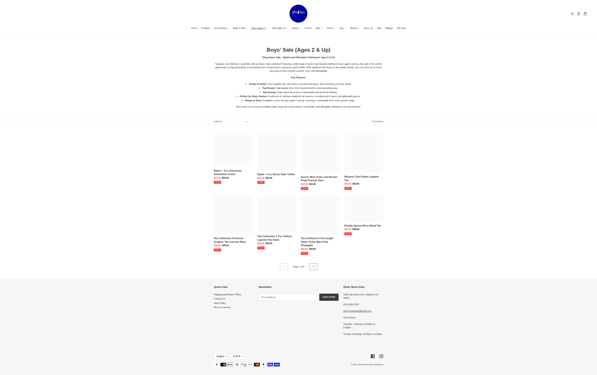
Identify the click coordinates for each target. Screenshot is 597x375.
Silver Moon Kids (365, 364)
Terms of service (222, 307)
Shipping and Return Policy (227, 294)
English (220, 356)
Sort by (218, 122)
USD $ (236, 356)
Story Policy (220, 303)
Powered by (378, 364)
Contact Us (219, 298)
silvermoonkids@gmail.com (357, 311)
